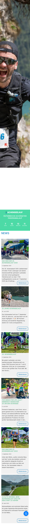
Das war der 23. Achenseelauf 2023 (10, 450)
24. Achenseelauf (9, 354)
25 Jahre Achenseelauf (11, 308)
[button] (26, 513)
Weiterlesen (23, 283)
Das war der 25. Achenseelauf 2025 (10, 262)
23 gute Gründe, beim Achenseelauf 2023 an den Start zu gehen (11, 498)
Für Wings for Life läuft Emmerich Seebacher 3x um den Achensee (12, 401)
